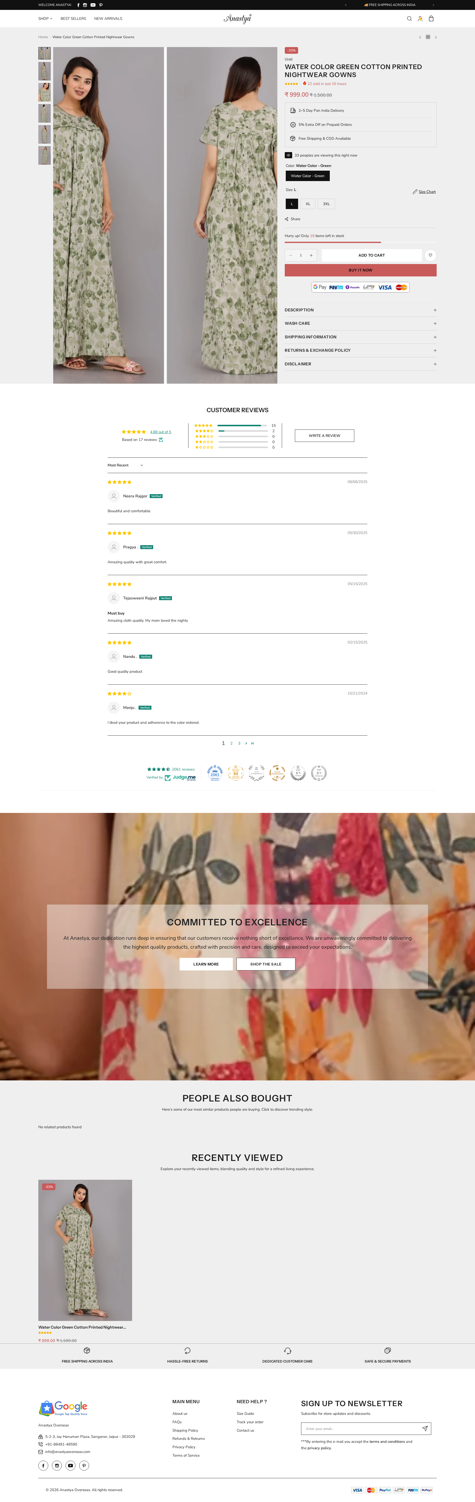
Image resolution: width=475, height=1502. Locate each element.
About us (179, 1413)
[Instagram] (85, 5)
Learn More (206, 964)
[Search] (409, 18)
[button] (345, 5)
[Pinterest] (101, 5)
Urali (288, 59)
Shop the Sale (266, 964)
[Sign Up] (425, 1428)
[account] (420, 18)
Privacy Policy (183, 1447)
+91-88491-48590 (61, 1444)
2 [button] (231, 743)
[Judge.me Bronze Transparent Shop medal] (277, 773)
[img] (119, 482)
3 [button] (239, 743)
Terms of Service (186, 1455)
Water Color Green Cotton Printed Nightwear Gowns (80, 1327)
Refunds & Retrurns (188, 1438)
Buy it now (361, 270)
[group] (165, 215)
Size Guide (245, 1413)
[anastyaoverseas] (237, 18)
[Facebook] (78, 5)
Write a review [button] (324, 435)
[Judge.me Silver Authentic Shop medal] (256, 773)
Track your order (250, 1422)
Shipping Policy (185, 1430)
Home (43, 37)
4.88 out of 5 (160, 431)
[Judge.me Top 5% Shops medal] (298, 773)
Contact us (245, 1430)
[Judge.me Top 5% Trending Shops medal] (319, 773)
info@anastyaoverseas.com (67, 1451)
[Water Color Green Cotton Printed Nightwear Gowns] (85, 1250)
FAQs (177, 1422)
